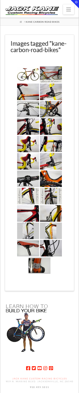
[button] (68, 9)
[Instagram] (45, 368)
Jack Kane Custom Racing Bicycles (39, 378)
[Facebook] (28, 368)
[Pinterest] (51, 368)
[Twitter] (34, 368)
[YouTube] (39, 368)
